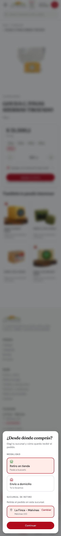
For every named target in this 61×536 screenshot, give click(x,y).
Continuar (30, 525)
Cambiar (46, 509)
